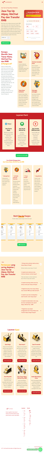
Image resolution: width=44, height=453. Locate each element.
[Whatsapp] (40, 449)
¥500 (28, 33)
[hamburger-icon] (42, 2)
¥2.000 (37, 33)
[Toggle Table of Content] (8, 38)
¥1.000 (32, 33)
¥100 (28, 31)
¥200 (32, 31)
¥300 (36, 31)
